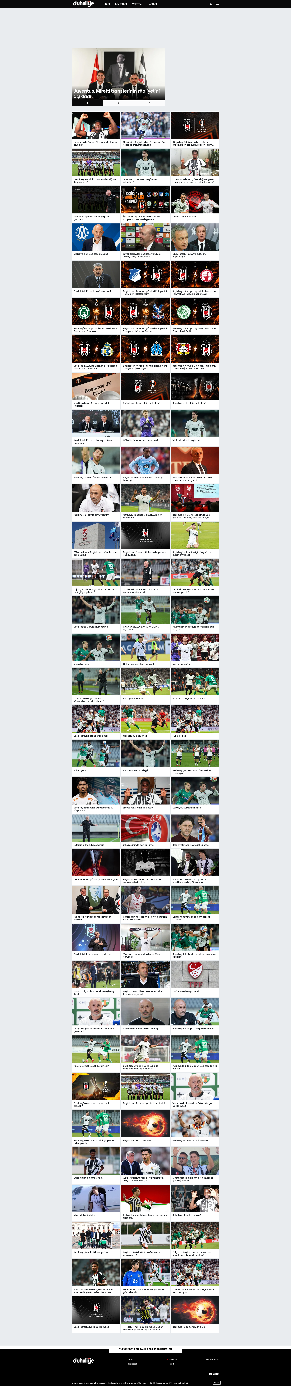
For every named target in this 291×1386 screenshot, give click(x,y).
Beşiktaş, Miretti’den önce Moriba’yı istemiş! (143, 479)
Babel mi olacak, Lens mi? (186, 1215)
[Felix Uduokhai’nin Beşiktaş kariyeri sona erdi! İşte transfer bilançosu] (96, 1272)
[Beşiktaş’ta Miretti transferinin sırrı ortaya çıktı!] (145, 1235)
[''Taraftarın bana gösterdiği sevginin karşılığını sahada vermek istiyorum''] (195, 162)
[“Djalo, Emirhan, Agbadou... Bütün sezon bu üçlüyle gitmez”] (96, 572)
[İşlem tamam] (96, 647)
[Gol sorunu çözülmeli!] (145, 719)
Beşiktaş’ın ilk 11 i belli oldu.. (138, 1140)
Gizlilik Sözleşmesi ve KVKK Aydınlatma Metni (169, 1383)
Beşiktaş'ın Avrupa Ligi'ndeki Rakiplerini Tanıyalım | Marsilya (145, 367)
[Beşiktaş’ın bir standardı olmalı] (96, 719)
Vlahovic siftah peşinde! (186, 440)
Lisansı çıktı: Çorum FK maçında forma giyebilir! (95, 143)
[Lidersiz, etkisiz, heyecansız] (96, 828)
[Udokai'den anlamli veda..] (96, 1161)
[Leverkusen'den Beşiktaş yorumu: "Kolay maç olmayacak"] (145, 237)
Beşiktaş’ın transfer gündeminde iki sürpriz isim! (93, 809)
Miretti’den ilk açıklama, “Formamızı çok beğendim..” (192, 1179)
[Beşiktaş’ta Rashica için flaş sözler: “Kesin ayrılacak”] (195, 535)
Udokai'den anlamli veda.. (88, 1177)
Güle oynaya (81, 770)
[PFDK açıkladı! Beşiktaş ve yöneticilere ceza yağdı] (96, 535)
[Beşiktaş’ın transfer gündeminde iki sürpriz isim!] (96, 791)
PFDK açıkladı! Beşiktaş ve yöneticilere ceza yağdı (95, 553)
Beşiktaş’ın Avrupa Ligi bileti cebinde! (144, 1103)
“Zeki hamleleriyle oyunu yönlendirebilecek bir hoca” (89, 700)
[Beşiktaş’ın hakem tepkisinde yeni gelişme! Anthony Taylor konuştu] (195, 498)
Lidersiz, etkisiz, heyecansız (89, 845)
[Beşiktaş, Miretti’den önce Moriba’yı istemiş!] (145, 460)
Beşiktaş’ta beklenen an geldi (189, 1327)
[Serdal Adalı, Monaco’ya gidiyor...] (96, 937)
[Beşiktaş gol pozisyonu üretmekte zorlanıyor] (195, 753)
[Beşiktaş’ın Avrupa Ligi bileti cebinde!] (145, 1086)
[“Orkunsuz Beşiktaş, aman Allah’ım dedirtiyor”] (145, 498)
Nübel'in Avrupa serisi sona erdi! (141, 440)
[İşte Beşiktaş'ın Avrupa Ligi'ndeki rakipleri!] (96, 386)
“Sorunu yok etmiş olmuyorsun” (91, 515)
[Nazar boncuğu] (195, 647)
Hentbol (152, 4)
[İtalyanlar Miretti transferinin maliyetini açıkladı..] (145, 1198)
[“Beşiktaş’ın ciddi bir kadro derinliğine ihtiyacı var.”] (96, 162)
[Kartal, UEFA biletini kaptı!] (195, 791)
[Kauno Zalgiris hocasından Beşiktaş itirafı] (96, 974)
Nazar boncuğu (181, 664)
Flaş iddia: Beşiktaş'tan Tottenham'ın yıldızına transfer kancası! (144, 143)
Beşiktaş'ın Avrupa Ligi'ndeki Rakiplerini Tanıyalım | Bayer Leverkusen (194, 367)
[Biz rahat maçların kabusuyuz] (195, 681)
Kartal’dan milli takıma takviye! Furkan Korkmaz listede (145, 918)
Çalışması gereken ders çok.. (139, 664)
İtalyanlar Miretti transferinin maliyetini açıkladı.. (145, 1216)
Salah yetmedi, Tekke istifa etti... (190, 845)
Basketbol (121, 4)
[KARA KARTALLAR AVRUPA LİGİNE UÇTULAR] (145, 610)
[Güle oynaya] (96, 753)
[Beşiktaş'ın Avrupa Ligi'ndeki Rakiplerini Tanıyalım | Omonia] (96, 311)
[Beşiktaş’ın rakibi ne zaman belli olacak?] (96, 1086)
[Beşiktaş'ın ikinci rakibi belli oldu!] (145, 386)
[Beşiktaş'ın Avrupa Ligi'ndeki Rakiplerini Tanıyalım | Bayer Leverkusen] (195, 349)
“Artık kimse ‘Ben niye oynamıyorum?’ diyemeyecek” (193, 591)
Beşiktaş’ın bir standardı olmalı (91, 735)
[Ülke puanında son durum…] (145, 828)
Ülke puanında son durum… (138, 845)
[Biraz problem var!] (145, 681)
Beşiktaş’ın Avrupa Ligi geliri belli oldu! (193, 1028)
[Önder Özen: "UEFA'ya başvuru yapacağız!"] (195, 237)
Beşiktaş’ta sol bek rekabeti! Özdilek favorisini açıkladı (143, 992)
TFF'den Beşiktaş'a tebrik (186, 991)
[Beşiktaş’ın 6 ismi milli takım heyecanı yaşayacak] (145, 535)
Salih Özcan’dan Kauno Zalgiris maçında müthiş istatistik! (140, 1067)
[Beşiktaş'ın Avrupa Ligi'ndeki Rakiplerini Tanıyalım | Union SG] (96, 349)
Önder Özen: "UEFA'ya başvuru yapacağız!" (189, 255)
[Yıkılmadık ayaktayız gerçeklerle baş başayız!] (195, 610)
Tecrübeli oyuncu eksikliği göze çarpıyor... (91, 218)
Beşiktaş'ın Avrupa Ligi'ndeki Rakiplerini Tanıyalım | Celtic (194, 330)
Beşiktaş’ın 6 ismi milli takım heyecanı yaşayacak (144, 553)
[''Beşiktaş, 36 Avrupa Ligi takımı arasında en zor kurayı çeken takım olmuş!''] (195, 125)
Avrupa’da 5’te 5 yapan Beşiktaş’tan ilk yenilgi (194, 1067)
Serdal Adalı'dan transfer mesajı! (92, 291)
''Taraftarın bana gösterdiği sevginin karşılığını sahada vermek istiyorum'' (193, 180)
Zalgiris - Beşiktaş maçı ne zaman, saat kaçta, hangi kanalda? (192, 1253)
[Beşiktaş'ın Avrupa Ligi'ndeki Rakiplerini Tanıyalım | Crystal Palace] (145, 311)
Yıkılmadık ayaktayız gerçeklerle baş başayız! (193, 628)
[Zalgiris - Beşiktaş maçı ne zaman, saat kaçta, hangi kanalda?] (195, 1235)
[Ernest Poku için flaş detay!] (145, 791)
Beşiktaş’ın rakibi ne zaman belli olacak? (91, 1104)
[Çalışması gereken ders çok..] (145, 647)
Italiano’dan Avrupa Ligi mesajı (140, 1028)
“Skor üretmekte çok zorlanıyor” (91, 1066)
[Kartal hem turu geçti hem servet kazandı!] (195, 900)
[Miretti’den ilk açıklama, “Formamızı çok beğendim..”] (195, 1161)
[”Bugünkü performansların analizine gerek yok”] (96, 1011)
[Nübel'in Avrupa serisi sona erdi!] (145, 423)
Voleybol (137, 4)
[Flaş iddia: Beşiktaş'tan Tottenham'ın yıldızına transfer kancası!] (145, 125)
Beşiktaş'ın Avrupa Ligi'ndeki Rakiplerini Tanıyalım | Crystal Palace (145, 330)
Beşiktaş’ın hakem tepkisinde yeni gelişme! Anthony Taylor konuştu (191, 516)
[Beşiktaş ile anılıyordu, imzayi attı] (195, 1123)
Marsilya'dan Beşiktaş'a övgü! (91, 254)
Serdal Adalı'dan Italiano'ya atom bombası (93, 441)
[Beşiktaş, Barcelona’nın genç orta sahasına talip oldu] (145, 862)
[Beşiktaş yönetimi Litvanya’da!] (96, 1235)
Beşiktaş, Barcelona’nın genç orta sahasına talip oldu (142, 881)
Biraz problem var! (133, 698)
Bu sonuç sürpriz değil (135, 770)
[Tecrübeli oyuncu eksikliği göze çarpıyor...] (96, 199)
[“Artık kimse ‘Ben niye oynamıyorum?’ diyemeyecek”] (195, 572)
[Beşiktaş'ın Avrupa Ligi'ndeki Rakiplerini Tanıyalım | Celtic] (195, 311)
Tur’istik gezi (179, 735)
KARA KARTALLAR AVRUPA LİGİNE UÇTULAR (141, 628)
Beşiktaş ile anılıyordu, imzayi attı (191, 1140)
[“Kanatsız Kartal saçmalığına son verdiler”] (96, 900)
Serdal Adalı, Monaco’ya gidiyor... (92, 954)
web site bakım (212, 1359)
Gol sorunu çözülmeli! (135, 735)
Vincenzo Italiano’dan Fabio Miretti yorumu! (142, 955)
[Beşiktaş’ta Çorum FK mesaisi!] (96, 610)
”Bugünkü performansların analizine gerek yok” (94, 1030)
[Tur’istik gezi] (195, 719)
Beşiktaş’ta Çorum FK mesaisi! (91, 626)
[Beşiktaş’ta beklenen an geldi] (195, 1310)
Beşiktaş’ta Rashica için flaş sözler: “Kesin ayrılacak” (192, 553)
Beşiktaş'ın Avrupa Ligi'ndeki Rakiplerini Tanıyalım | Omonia (95, 330)
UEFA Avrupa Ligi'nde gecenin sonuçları (96, 879)
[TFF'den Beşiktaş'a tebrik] (195, 974)
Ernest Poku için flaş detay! (138, 807)
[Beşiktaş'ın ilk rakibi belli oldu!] (195, 386)
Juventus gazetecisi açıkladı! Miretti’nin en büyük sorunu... (189, 881)
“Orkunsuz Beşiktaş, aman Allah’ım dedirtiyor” (142, 516)
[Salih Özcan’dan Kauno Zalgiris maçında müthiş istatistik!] (145, 1049)
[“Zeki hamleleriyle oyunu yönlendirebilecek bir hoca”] (96, 681)
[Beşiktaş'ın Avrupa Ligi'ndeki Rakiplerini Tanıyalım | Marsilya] (145, 349)
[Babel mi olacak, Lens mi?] (195, 1198)
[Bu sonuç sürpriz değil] (145, 753)
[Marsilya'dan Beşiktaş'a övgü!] (96, 237)
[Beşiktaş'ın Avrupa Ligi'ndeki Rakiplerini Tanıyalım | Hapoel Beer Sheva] (195, 274)
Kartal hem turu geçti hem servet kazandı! (191, 918)
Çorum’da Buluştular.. (184, 216)
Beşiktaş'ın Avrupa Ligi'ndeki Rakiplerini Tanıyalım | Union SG (95, 367)
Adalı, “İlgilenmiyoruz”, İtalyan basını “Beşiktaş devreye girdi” (143, 1179)
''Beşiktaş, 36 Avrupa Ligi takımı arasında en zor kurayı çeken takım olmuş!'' (192, 143)
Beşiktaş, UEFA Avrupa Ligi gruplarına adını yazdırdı (94, 1142)
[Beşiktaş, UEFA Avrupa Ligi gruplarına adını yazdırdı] (96, 1123)
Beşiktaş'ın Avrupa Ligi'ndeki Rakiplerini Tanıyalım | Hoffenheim (145, 292)
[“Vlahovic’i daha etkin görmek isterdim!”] (145, 162)
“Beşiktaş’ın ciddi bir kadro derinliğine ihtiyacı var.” (95, 180)
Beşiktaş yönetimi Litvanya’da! (91, 1252)
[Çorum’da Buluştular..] (195, 199)
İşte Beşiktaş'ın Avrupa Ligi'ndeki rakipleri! (92, 404)
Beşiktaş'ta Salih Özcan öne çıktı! (92, 477)
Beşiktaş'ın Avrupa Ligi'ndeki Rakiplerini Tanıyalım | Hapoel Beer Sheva (194, 292)
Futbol (106, 4)
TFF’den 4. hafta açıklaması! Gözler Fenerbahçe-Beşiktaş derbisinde (143, 1328)
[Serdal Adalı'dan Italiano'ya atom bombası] (96, 423)
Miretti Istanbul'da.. (84, 1215)
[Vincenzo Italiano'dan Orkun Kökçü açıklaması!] (195, 1086)
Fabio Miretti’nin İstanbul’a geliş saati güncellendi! (144, 1291)
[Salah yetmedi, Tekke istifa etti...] (195, 828)
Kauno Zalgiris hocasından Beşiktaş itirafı (94, 992)
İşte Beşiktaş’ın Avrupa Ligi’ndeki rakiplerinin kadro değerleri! (141, 218)
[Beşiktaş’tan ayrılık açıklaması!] (96, 1310)
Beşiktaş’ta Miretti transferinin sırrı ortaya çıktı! (142, 1253)
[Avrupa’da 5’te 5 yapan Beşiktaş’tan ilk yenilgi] (195, 1049)
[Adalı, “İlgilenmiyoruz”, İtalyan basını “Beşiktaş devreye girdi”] (145, 1161)
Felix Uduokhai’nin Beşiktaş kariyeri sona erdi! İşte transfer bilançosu (93, 1291)
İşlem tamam (81, 664)
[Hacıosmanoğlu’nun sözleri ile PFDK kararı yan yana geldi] (195, 460)
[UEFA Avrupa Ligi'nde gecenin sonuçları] (96, 862)
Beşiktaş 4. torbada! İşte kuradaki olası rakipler (194, 955)
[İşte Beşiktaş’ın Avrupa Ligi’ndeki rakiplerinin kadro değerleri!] (145, 199)
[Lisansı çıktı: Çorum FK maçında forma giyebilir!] (96, 125)
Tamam (216, 1383)
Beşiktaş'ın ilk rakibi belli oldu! (189, 403)
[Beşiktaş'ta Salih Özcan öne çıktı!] (96, 460)
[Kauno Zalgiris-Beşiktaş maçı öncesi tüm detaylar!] (195, 1272)
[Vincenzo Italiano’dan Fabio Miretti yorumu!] (145, 937)
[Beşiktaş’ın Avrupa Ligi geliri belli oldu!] (195, 1011)
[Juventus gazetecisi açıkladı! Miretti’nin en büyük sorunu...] (195, 862)
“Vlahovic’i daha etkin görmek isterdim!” (140, 180)
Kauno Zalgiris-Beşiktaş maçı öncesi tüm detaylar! (193, 1291)
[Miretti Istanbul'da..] (96, 1198)
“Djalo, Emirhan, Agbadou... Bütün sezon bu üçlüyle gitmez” (96, 591)
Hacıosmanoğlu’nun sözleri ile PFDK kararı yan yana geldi (192, 479)
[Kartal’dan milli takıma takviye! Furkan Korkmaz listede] (145, 900)
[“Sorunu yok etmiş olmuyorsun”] (96, 498)
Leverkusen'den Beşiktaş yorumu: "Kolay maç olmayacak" (142, 255)
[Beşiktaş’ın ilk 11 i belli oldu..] (145, 1123)
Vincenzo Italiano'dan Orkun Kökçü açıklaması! (192, 1104)
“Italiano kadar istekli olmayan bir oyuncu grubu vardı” (142, 591)
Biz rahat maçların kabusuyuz (189, 698)
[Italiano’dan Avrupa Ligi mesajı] (145, 1011)
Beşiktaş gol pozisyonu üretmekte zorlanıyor (191, 771)
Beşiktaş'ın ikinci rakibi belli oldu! (141, 403)
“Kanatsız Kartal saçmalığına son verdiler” (92, 918)
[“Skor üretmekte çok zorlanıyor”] (96, 1049)
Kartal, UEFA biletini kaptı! (186, 807)
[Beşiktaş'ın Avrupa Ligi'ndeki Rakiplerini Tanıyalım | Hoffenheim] (145, 274)
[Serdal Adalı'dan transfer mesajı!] (96, 274)
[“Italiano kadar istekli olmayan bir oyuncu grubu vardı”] (145, 572)
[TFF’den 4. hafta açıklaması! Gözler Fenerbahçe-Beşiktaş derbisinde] (145, 1310)
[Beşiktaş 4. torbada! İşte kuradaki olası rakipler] (195, 937)
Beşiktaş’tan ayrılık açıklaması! (91, 1327)
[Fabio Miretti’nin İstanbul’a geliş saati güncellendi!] (145, 1272)
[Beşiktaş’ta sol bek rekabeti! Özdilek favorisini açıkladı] (145, 974)
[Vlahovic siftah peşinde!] (195, 423)
